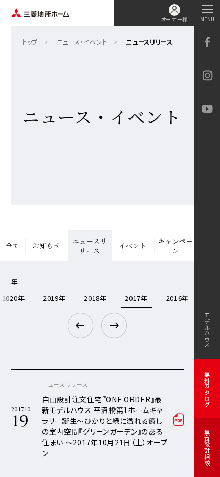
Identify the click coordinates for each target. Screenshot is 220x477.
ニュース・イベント (82, 42)
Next (114, 325)
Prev (80, 325)
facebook (207, 42)
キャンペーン (175, 246)
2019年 (54, 298)
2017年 (136, 298)
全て (12, 245)
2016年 (177, 298)
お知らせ (47, 245)
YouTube (207, 108)
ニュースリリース (90, 246)
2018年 (95, 298)
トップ (30, 42)
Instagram (207, 75)
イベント (133, 245)
